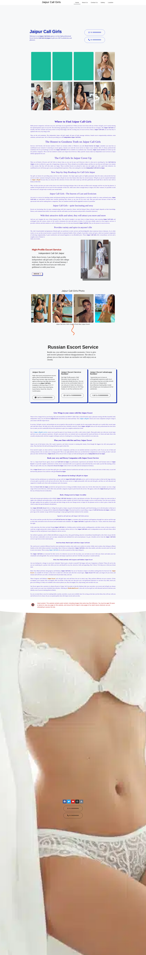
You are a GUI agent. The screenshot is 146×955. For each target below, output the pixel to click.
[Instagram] (77, 801)
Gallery (103, 2)
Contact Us (94, 2)
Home (77, 2)
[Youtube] (73, 801)
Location (110, 2)
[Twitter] (69, 801)
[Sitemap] (81, 801)
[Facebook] (65, 801)
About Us (85, 2)
